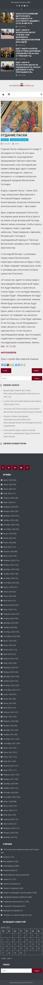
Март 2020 (7, 824)
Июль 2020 (7, 806)
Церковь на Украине (11, 910)
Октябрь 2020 (9, 792)
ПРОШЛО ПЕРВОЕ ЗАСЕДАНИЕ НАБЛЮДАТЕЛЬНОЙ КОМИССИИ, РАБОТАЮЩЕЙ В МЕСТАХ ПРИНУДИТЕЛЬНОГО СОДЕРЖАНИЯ (22, 421)
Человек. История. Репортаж (15, 915)
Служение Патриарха (12, 906)
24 (27, 948)
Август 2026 (8, 480)
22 (15, 948)
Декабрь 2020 (9, 783)
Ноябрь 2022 (8, 681)
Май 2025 (7, 547)
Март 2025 (7, 556)
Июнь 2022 (8, 703)
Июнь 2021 (8, 757)
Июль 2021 (7, 752)
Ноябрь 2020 (8, 788)
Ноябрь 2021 (8, 734)
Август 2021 (8, 748)
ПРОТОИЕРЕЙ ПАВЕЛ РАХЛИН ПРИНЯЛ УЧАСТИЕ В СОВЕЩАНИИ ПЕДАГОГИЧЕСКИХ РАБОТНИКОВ (21, 433)
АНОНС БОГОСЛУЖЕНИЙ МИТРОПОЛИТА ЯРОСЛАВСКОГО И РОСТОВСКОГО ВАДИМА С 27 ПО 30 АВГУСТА (28, 18)
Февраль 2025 (9, 560)
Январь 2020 (8, 833)
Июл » (9, 958)
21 (9, 948)
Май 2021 (7, 761)
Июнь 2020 (8, 810)
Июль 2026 (7, 484)
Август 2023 (8, 641)
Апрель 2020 (8, 819)
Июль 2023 (7, 645)
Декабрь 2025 (9, 516)
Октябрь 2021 (9, 739)
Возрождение (9, 866)
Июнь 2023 (8, 650)
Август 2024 (8, 587)
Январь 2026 (8, 511)
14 (9, 944)
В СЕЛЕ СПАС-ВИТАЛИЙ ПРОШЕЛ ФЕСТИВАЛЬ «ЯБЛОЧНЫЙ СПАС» (22, 403)
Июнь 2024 (8, 596)
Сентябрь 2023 (9, 636)
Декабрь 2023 (9, 623)
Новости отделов (10, 888)
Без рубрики (8, 861)
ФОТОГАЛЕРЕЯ (8, 352)
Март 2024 (7, 609)
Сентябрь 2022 (9, 690)
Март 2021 (7, 770)
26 (39, 948)
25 (33, 948)
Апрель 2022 (8, 712)
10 (27, 940)
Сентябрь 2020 (9, 797)
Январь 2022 (8, 725)
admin (17, 144)
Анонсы (6, 857)
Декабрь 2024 (9, 569)
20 (3, 948)
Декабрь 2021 (9, 730)
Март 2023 (7, 663)
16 (21, 944)
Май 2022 (7, 708)
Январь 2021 (8, 779)
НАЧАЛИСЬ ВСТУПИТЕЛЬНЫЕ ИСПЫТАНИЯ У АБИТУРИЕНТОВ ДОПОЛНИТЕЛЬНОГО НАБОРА (22, 410)
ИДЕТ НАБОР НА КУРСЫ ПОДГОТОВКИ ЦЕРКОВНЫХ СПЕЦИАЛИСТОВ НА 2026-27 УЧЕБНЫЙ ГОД (28, 52)
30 (21, 953)
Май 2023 (7, 654)
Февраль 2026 (9, 507)
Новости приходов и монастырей (17, 892)
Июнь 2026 (8, 489)
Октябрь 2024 (9, 578)
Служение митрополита (19, 140)
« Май (3, 958)
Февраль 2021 (9, 774)
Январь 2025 (8, 565)
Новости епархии (10, 884)
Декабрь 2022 (9, 676)
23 (21, 948)
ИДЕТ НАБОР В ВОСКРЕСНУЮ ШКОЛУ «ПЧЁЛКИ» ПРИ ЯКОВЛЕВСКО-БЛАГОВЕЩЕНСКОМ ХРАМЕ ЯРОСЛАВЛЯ (28, 36)
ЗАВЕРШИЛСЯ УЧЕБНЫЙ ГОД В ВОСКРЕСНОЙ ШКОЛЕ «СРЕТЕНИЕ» (38, 370)
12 (39, 940)
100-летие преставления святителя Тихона (21, 849)
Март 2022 (7, 716)
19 (39, 944)
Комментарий (9, 870)
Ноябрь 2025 (8, 520)
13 (3, 944)
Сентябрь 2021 (9, 743)
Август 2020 (8, 801)
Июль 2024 (7, 591)
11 (33, 940)
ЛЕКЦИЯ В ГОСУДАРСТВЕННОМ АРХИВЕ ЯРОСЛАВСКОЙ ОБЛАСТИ (7, 370)
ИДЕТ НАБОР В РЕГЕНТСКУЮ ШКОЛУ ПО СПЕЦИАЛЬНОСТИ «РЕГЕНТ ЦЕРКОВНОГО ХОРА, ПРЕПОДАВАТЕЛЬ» (28, 67)
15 (15, 944)
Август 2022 (8, 694)
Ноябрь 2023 (8, 627)
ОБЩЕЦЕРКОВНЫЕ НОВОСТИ (15, 897)
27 (3, 953)
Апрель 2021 (8, 766)
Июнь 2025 (8, 542)
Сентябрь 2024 (9, 583)
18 (33, 944)
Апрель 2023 (8, 658)
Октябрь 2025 (9, 525)
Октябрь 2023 (9, 632)
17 (27, 944)
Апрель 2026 (8, 498)
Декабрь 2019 (9, 837)
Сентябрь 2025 (9, 529)
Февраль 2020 (9, 828)
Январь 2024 (8, 618)
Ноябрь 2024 (8, 574)
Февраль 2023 (9, 667)
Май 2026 (7, 493)
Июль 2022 (7, 699)
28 (9, 953)
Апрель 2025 (8, 551)
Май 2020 (7, 815)
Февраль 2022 (9, 721)
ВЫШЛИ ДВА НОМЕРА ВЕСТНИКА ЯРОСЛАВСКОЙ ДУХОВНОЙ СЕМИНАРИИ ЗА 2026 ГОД (21, 393)
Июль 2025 (7, 538)
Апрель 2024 (8, 605)
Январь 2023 (8, 672)
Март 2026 (7, 502)
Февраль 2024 (9, 614)
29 (15, 953)
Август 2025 (8, 533)
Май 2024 (7, 600)
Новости (5, 140)
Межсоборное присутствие (14, 875)
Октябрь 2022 (9, 685)
